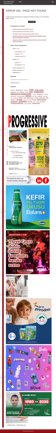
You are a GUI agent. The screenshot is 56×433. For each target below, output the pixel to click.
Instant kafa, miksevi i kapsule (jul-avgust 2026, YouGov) (26, 33)
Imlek (36, 96)
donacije (26, 92)
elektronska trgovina (20, 96)
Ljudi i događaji (18, 51)
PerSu (30, 101)
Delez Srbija (39, 90)
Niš (30, 99)
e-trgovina (34, 94)
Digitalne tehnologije (17, 70)
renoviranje (42, 101)
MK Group (13, 99)
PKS (34, 101)
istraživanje (45, 96)
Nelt (27, 99)
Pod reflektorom (18, 64)
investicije (40, 96)
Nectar (24, 99)
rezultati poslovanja (17, 103)
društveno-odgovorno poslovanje (27, 93)
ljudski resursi (30, 97)
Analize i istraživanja (17, 67)
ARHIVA (14, 59)
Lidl (25, 97)
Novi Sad (34, 99)
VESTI (14, 48)
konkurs (21, 97)
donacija (22, 92)
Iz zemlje (17, 54)
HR (33, 96)
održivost (14, 101)
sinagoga (29, 103)
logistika (36, 97)
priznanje (37, 101)
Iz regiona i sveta (19, 56)
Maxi (47, 97)
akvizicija (13, 90)
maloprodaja (42, 97)
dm (18, 92)
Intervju (16, 62)
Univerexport (36, 103)
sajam (25, 103)
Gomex (28, 96)
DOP (31, 92)
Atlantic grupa (19, 90)
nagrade (19, 99)
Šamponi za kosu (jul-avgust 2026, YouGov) (23, 29)
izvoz (12, 97)
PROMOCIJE (16, 72)
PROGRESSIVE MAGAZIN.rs (9, 2)
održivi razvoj (41, 99)
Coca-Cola (26, 90)
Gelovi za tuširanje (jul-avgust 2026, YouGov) (23, 31)
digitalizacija (13, 92)
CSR (31, 90)
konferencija (15, 97)
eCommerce (40, 94)
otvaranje (23, 101)
